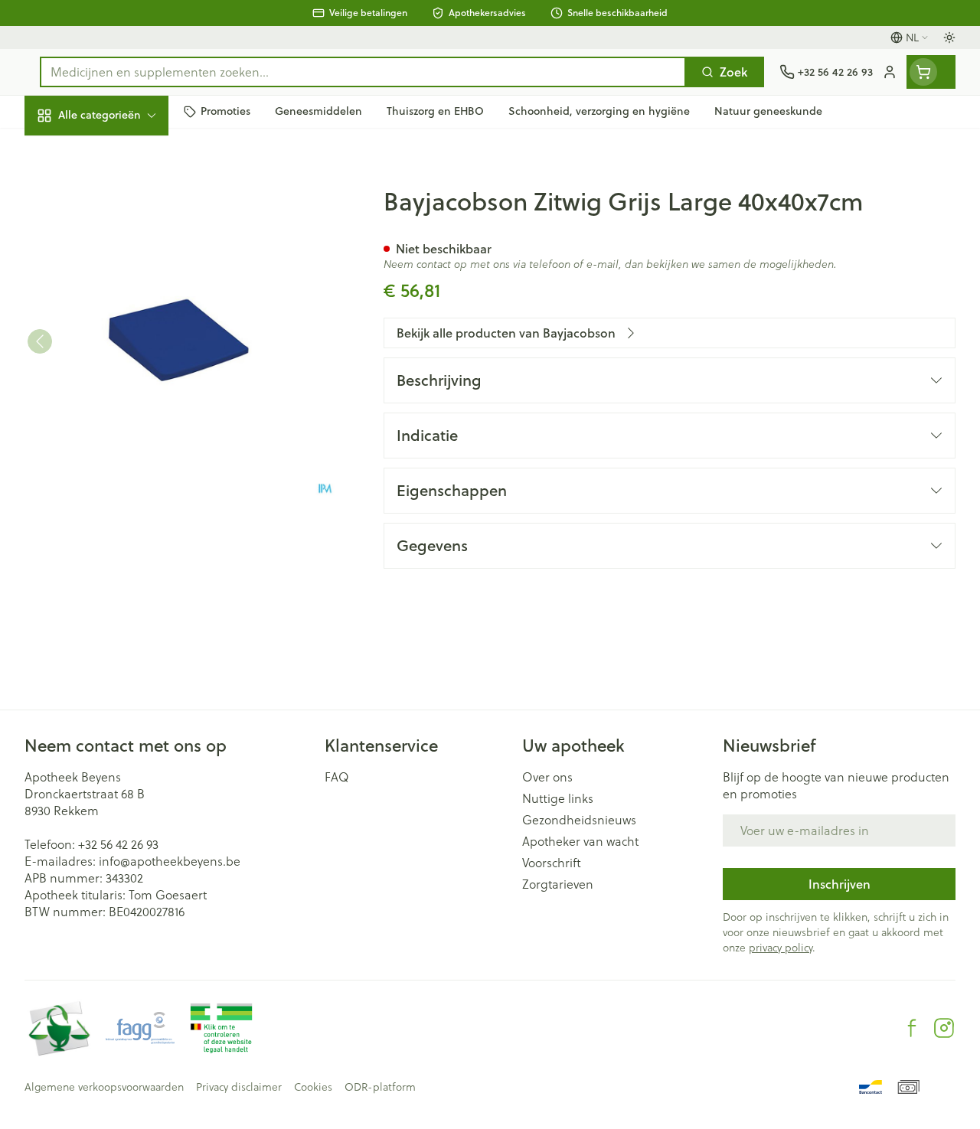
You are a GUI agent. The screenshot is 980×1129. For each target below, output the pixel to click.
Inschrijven (839, 883)
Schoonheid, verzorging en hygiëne (122, 188)
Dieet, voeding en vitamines (122, 237)
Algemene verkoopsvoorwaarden (104, 1087)
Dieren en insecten (122, 437)
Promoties (66, 147)
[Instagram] (944, 1027)
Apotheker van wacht (580, 841)
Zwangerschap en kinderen (122, 286)
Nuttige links (557, 798)
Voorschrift (551, 862)
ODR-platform (380, 1087)
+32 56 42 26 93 (118, 844)
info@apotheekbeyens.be (169, 861)
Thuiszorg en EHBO (122, 401)
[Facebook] (911, 1027)
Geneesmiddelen (122, 473)
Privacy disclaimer (239, 1087)
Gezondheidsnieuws (579, 819)
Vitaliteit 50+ (122, 329)
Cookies (313, 1087)
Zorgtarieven (557, 884)
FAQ (337, 776)
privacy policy (780, 947)
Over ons (547, 776)
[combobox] (363, 72)
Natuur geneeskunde (122, 365)
